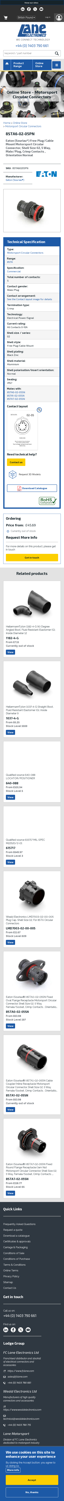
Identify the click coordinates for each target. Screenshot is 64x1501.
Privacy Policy (11, 1276)
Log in (47, 17)
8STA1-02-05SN (16, 395)
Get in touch (32, 557)
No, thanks (31, 1492)
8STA (10, 261)
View (10, 652)
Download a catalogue (16, 1235)
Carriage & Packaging (15, 1247)
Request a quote (12, 1229)
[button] (59, 17)
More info (13, 1469)
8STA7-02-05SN (16, 398)
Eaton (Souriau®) (15, 179)
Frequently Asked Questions (19, 1224)
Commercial (14, 271)
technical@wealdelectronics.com (21, 1418)
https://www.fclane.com (20, 1370)
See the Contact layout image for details (29, 299)
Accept (32, 1479)
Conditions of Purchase (16, 1258)
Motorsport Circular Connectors (23, 126)
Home (6, 122)
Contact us (16, 462)
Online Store (39, 65)
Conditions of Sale (13, 1253)
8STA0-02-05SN (16, 392)
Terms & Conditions (14, 1264)
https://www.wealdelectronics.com (22, 1409)
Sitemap (8, 1282)
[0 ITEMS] (5, 17)
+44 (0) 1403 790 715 (19, 1424)
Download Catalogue (34, 488)
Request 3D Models (29, 474)
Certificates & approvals (17, 1241)
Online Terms (10, 1270)
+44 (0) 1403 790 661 (32, 45)
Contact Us (9, 1288)
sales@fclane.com (17, 1376)
